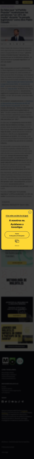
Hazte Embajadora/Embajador (17, 235)
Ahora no (17, 245)
